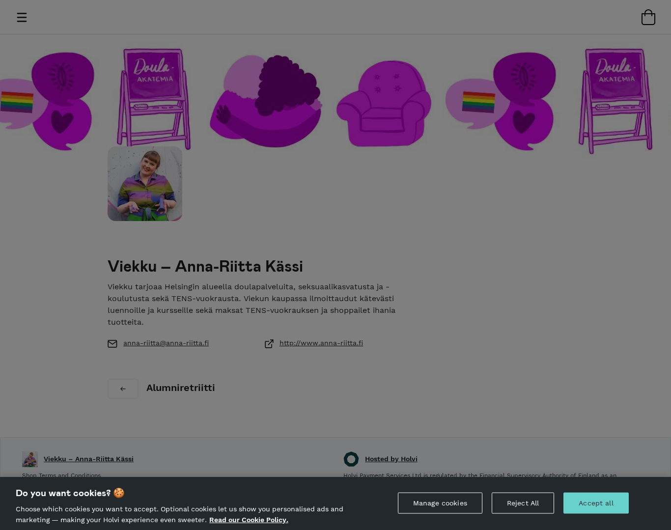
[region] (335, 503)
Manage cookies (440, 503)
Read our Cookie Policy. (248, 519)
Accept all (596, 503)
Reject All (523, 503)
